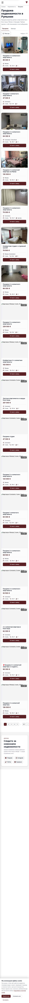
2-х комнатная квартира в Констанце (12, 628)
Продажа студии (8, 436)
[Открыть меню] (2, 2)
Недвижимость (12, 6)
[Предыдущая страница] (1, 724)
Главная (3, 6)
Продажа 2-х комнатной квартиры (11, 704)
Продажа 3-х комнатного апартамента (11, 323)
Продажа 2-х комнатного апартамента (11, 56)
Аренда (13, 28)
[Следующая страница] (27, 724)
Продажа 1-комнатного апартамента (11, 94)
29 (24, 724)
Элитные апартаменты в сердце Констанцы (14, 399)
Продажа (5, 28)
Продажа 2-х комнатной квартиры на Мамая (11, 171)
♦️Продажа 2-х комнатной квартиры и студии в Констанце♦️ (12, 666)
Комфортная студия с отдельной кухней (14, 247)
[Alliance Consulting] (27, 2)
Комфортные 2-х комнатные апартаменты (12, 361)
